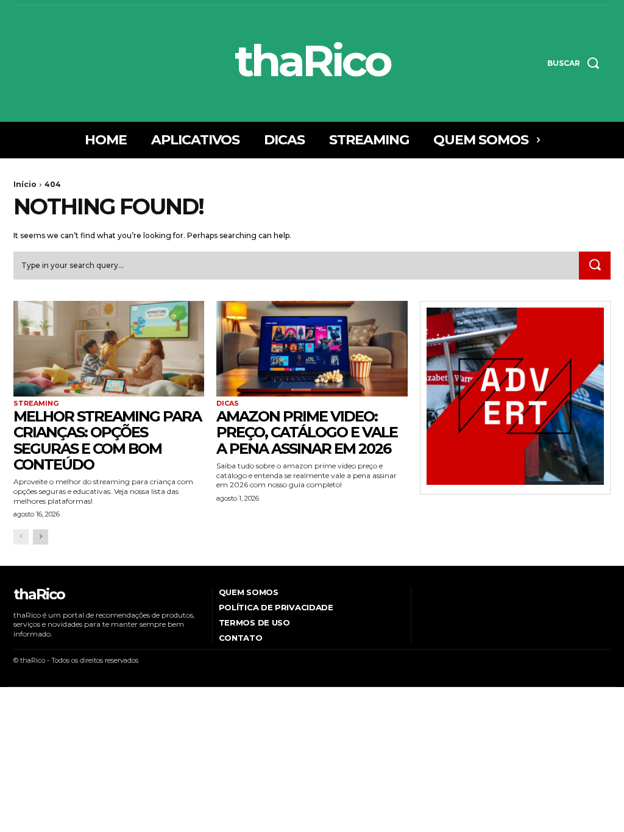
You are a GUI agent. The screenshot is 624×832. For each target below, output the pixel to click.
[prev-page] (21, 537)
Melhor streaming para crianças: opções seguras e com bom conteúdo (107, 440)
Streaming (35, 403)
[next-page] (40, 537)
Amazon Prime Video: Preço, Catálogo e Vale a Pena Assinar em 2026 (306, 432)
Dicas (227, 403)
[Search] (595, 266)
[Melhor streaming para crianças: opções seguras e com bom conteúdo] (108, 349)
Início (25, 184)
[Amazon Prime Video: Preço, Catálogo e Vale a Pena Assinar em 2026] (311, 349)
